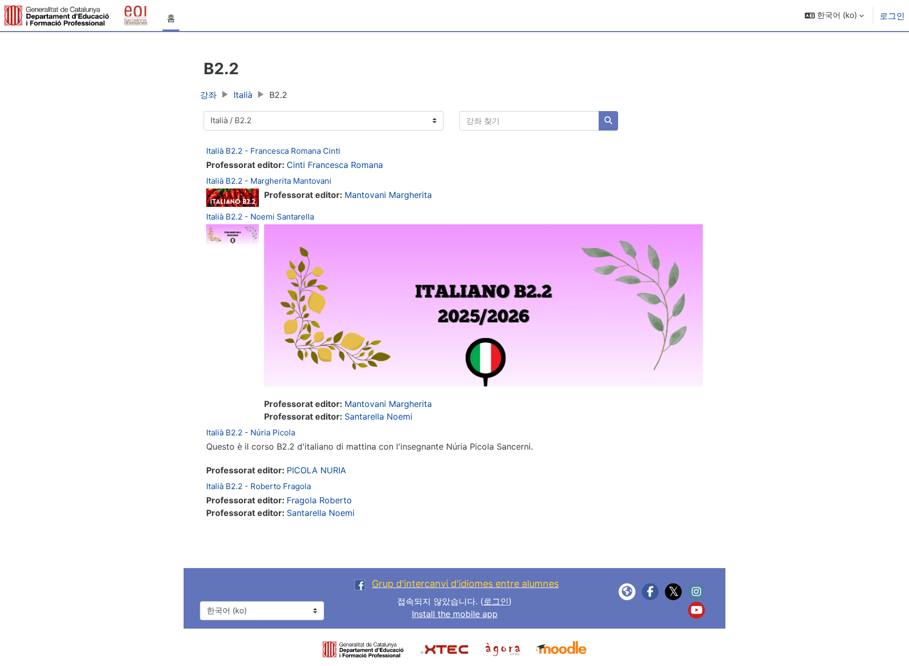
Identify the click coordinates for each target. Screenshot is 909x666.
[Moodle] (562, 648)
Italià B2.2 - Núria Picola (250, 433)
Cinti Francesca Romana (335, 165)
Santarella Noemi (378, 416)
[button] (834, 15)
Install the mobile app (455, 614)
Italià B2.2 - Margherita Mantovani (268, 181)
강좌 (208, 95)
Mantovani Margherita (388, 195)
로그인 (892, 16)
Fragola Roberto (319, 500)
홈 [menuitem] (171, 18)
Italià (243, 95)
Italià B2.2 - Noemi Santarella (260, 217)
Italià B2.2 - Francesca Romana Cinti (273, 151)
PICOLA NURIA (316, 470)
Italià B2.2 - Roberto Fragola (258, 486)
